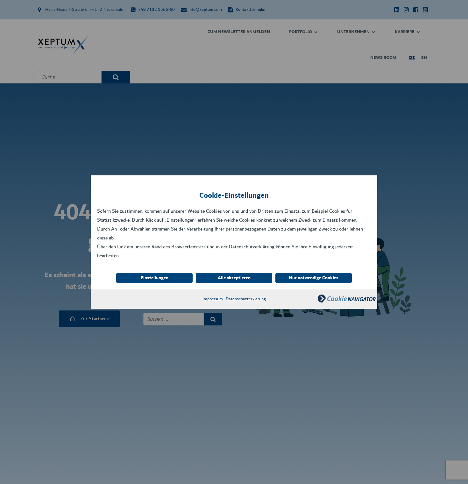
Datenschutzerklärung (246, 298)
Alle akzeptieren (234, 278)
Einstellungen (154, 278)
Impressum (212, 298)
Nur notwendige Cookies (313, 278)
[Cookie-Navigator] (347, 301)
